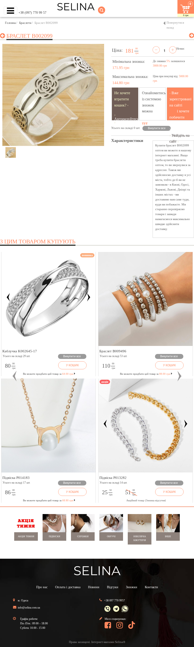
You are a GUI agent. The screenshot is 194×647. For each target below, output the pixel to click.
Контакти (151, 587)
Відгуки (112, 587)
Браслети (25, 23)
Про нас (42, 587)
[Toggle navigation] (10, 11)
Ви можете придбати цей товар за (48, 373)
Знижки (131, 587)
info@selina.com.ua (29, 607)
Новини (93, 587)
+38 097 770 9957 (114, 600)
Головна (10, 23)
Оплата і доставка (67, 587)
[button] (14, 376)
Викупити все (157, 128)
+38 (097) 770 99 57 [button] (32, 12)
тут (145, 123)
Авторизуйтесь (126, 119)
